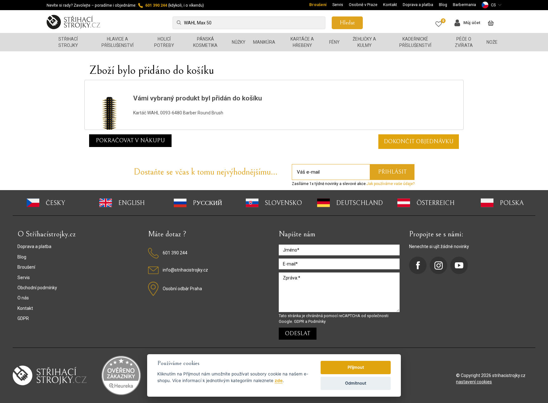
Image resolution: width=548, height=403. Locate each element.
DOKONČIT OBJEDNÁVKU (418, 141)
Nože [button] (492, 42)
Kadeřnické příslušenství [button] (415, 42)
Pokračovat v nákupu (130, 140)
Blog (443, 4)
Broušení (318, 4)
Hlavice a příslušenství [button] (117, 42)
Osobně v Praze (363, 4)
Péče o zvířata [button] (464, 42)
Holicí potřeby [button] (164, 42)
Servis (337, 4)
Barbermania (464, 4)
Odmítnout (355, 383)
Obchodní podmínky (37, 287)
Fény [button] (334, 42)
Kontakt (390, 4)
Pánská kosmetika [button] (205, 42)
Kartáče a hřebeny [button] (302, 42)
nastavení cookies (474, 381)
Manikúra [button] (264, 42)
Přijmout (356, 367)
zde (279, 380)
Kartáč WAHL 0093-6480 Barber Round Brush (178, 112)
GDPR (23, 318)
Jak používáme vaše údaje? (390, 184)
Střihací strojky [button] (68, 42)
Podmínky (317, 321)
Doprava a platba (418, 4)
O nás (23, 297)
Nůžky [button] (238, 42)
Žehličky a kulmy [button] (364, 42)
